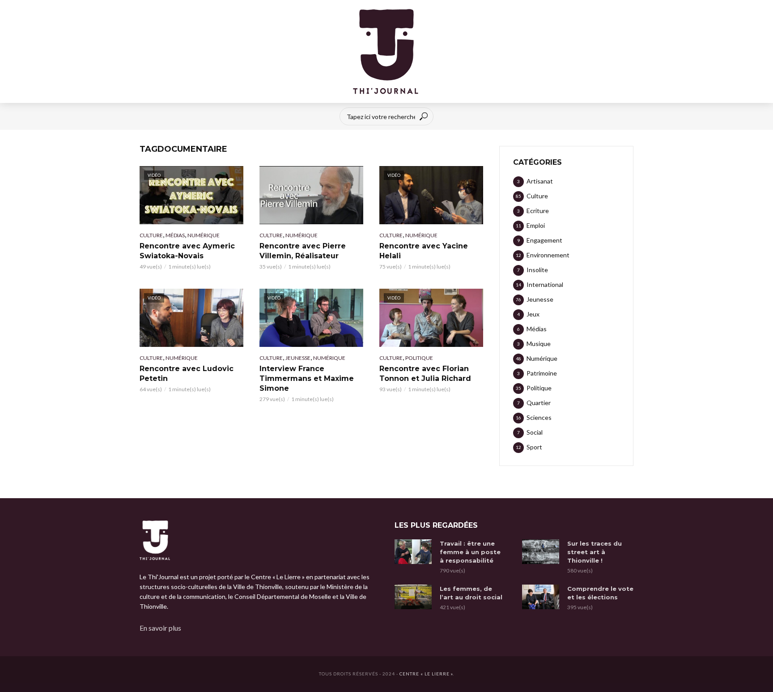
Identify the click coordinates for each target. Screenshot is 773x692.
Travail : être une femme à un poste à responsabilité (470, 552)
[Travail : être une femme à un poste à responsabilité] (413, 551)
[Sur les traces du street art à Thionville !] (540, 551)
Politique (419, 358)
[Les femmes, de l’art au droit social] (413, 597)
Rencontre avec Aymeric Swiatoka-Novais (187, 251)
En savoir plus (160, 628)
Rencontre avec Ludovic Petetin (187, 373)
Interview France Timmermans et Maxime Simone (306, 378)
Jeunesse (297, 358)
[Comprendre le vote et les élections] (540, 597)
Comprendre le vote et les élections (600, 593)
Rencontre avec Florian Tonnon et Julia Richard (425, 373)
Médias (175, 235)
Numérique (203, 235)
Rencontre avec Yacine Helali (423, 251)
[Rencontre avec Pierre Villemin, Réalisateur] (311, 195)
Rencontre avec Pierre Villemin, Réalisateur (302, 251)
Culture (151, 235)
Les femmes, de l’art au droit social (471, 593)
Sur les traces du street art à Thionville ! (594, 552)
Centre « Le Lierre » (426, 673)
